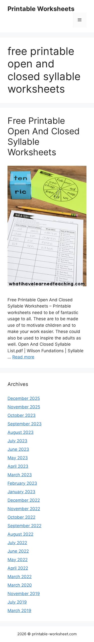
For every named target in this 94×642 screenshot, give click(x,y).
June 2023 (18, 449)
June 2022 (18, 551)
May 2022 (18, 559)
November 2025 (24, 406)
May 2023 (18, 457)
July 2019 (17, 602)
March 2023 (20, 474)
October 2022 (21, 517)
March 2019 (19, 610)
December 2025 (24, 398)
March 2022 (20, 576)
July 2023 (17, 440)
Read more (23, 356)
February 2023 (22, 483)
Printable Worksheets (41, 8)
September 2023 (25, 423)
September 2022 (24, 525)
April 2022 (18, 568)
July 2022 (17, 542)
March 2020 (20, 585)
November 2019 (24, 593)
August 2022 (20, 534)
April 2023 (18, 466)
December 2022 (24, 500)
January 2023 (21, 491)
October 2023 (22, 415)
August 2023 (21, 432)
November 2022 (24, 508)
